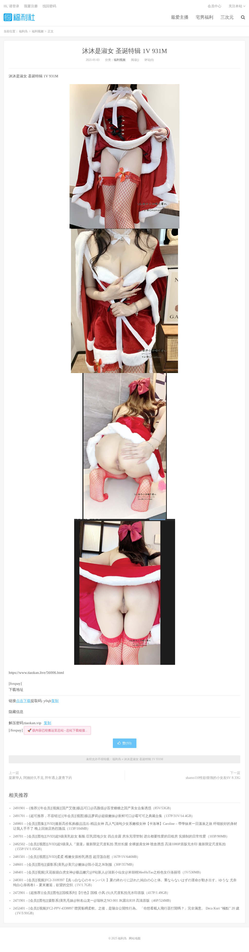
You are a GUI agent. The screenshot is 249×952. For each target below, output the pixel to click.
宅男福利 (204, 17)
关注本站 (236, 6)
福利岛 (19, 17)
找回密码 (49, 6)
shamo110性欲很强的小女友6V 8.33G (213, 778)
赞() (127, 743)
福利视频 (119, 60)
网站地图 (135, 938)
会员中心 (214, 6)
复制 (55, 701)
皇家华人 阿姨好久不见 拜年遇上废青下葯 (40, 778)
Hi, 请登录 (11, 6)
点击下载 (23, 701)
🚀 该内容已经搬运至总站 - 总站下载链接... (57, 730)
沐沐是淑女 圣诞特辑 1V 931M (124, 50)
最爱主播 (179, 17)
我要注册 (31, 6)
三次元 (227, 17)
